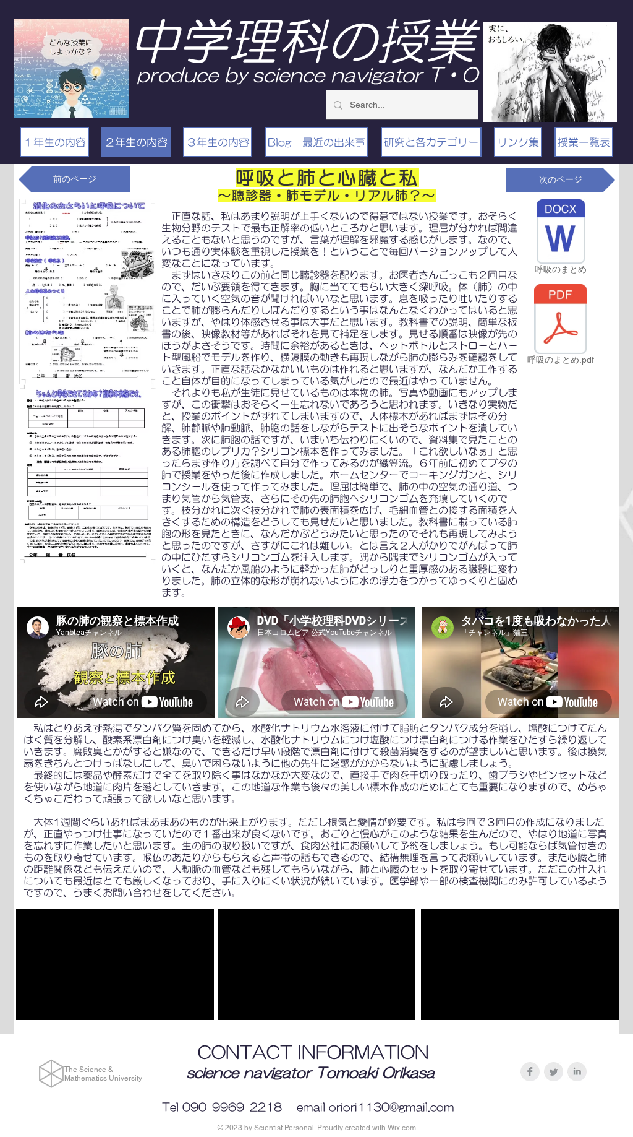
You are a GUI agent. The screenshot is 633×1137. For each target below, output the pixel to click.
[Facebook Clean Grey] (530, 1071)
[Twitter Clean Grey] (553, 1071)
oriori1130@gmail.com (391, 1107)
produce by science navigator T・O (307, 74)
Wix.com (402, 1127)
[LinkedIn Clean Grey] (577, 1071)
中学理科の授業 (302, 41)
